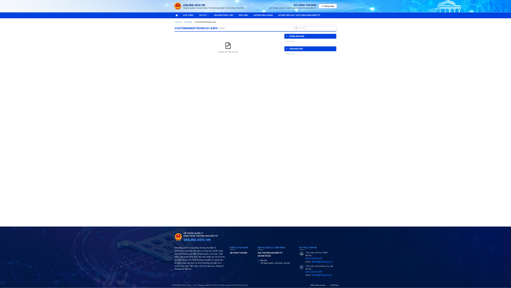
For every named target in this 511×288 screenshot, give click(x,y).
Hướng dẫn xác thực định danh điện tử (299, 15)
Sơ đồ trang (334, 285)
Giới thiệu (188, 15)
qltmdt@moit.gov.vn (322, 261)
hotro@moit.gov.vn (321, 275)
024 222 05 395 (314, 271)
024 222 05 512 (314, 258)
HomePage (188, 22)
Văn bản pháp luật (224, 15)
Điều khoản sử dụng (317, 285)
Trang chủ (178, 22)
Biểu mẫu (243, 15)
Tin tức (203, 15)
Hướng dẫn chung (263, 15)
